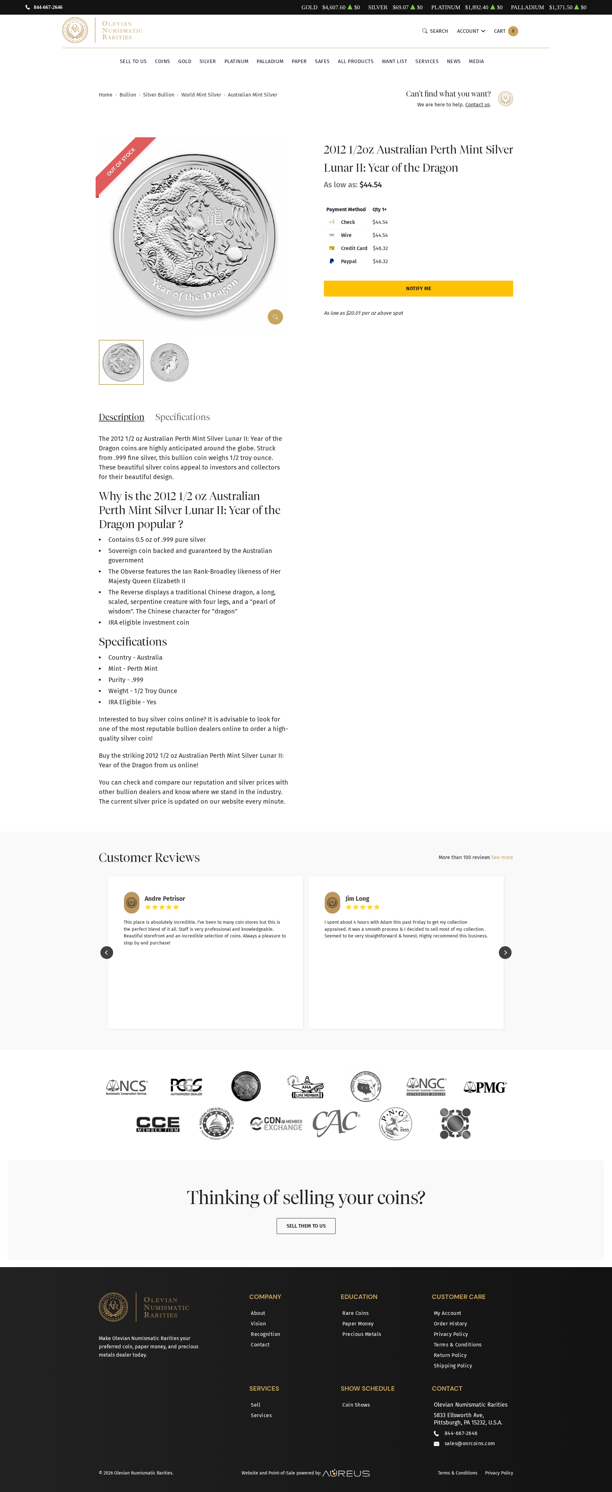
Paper (299, 61)
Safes (322, 61)
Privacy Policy (451, 1334)
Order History (450, 1324)
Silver (208, 61)
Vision (258, 1324)
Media (476, 61)
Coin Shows (356, 1405)
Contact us (477, 105)
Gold (184, 61)
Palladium (270, 61)
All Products (356, 61)
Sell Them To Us (306, 1226)
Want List (394, 61)
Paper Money (358, 1324)
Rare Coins (355, 1313)
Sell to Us (133, 61)
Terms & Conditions (458, 1345)
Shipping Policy (453, 1366)
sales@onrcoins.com (470, 1443)
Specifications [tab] (183, 417)
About (258, 1313)
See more (502, 857)
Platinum (236, 61)
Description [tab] (121, 417)
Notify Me (418, 288)
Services (427, 61)
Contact (260, 1345)
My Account (448, 1313)
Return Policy (450, 1355)
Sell (255, 1405)
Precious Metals (361, 1334)
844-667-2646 (48, 7)
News (454, 61)
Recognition (265, 1334)
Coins (162, 61)
